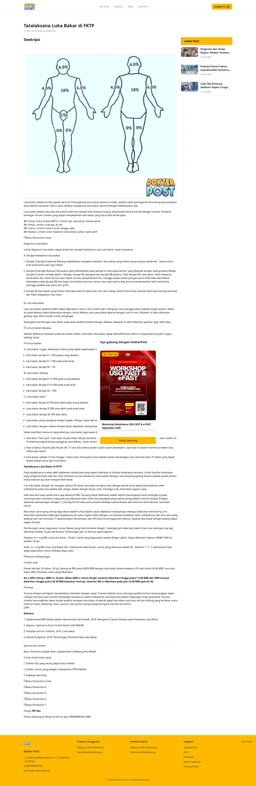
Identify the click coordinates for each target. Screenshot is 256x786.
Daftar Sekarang (128, 440)
